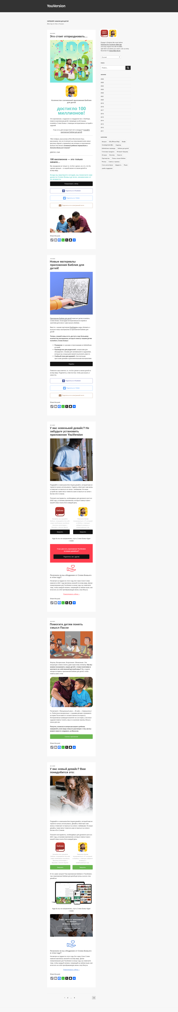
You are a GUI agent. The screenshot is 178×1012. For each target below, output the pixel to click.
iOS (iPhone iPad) (114, 141)
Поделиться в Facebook (73, 191)
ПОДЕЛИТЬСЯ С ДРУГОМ (71, 928)
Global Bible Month (114, 51)
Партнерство (106, 158)
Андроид (118, 145)
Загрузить (60, 532)
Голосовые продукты (108, 151)
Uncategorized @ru (107, 145)
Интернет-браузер (122, 151)
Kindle (124, 141)
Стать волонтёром (107, 165)
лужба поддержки (107, 168)
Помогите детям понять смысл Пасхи (66, 625)
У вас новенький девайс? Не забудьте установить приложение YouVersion (69, 431)
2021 (102, 96)
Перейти (71, 364)
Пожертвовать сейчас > (71, 594)
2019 (102, 103)
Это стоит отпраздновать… (69, 36)
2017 (102, 110)
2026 (102, 79)
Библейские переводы (108, 148)
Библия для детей (123, 148)
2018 (102, 107)
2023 (102, 89)
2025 (102, 82)
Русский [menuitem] (104, 57)
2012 (102, 127)
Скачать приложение (71, 736)
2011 (102, 131)
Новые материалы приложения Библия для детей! (67, 264)
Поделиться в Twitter (73, 198)
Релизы (104, 161)
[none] (111, 57)
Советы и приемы (114, 161)
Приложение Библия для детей (60, 318)
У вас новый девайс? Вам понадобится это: (68, 770)
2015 (102, 117)
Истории (104, 155)
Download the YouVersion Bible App (111, 44)
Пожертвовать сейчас (71, 184)
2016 (102, 114)
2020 (102, 100)
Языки (125, 165)
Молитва (112, 155)
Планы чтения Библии (118, 158)
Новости (119, 155)
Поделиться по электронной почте (73, 205)
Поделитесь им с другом (71, 557)
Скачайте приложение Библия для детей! (75, 131)
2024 (102, 86)
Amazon (104, 141)
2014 (102, 120)
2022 (102, 93)
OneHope (73, 327)
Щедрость (118, 165)
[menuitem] (111, 57)
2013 (102, 124)
